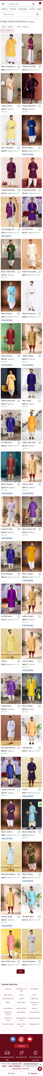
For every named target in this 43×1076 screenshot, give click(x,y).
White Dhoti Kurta (8, 1024)
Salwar (5, 9)
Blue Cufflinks (8, 1008)
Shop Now (12, 61)
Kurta (21, 995)
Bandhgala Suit (34, 1024)
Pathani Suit (34, 998)
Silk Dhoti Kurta (21, 1008)
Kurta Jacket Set (35, 1012)
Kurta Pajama (34, 989)
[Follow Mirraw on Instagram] (21, 1039)
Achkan (34, 1008)
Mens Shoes (21, 1002)
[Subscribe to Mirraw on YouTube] (30, 1039)
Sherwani (8, 989)
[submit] (37, 14)
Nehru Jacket (8, 995)
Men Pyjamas (21, 1012)
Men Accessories (8, 998)
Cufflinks (21, 998)
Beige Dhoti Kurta (34, 1018)
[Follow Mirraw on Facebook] (13, 1039)
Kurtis (32, 9)
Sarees (13, 9)
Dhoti (34, 995)
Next (20, 971)
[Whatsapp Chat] (40, 804)
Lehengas (22, 9)
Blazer (8, 1002)
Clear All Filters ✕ (7, 31)
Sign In (22, 1046)
